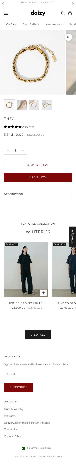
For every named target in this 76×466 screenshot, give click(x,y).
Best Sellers (31, 24)
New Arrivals (54, 24)
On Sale (11, 24)
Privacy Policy (12, 436)
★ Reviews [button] (72, 237)
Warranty (10, 416)
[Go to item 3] (34, 104)
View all (38, 334)
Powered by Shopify (47, 456)
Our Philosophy (13, 409)
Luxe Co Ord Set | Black (26, 303)
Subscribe (18, 387)
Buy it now (38, 177)
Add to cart (38, 165)
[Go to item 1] (9, 104)
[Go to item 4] (46, 104)
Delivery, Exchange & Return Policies (26, 423)
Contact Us (11, 429)
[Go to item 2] (21, 104)
